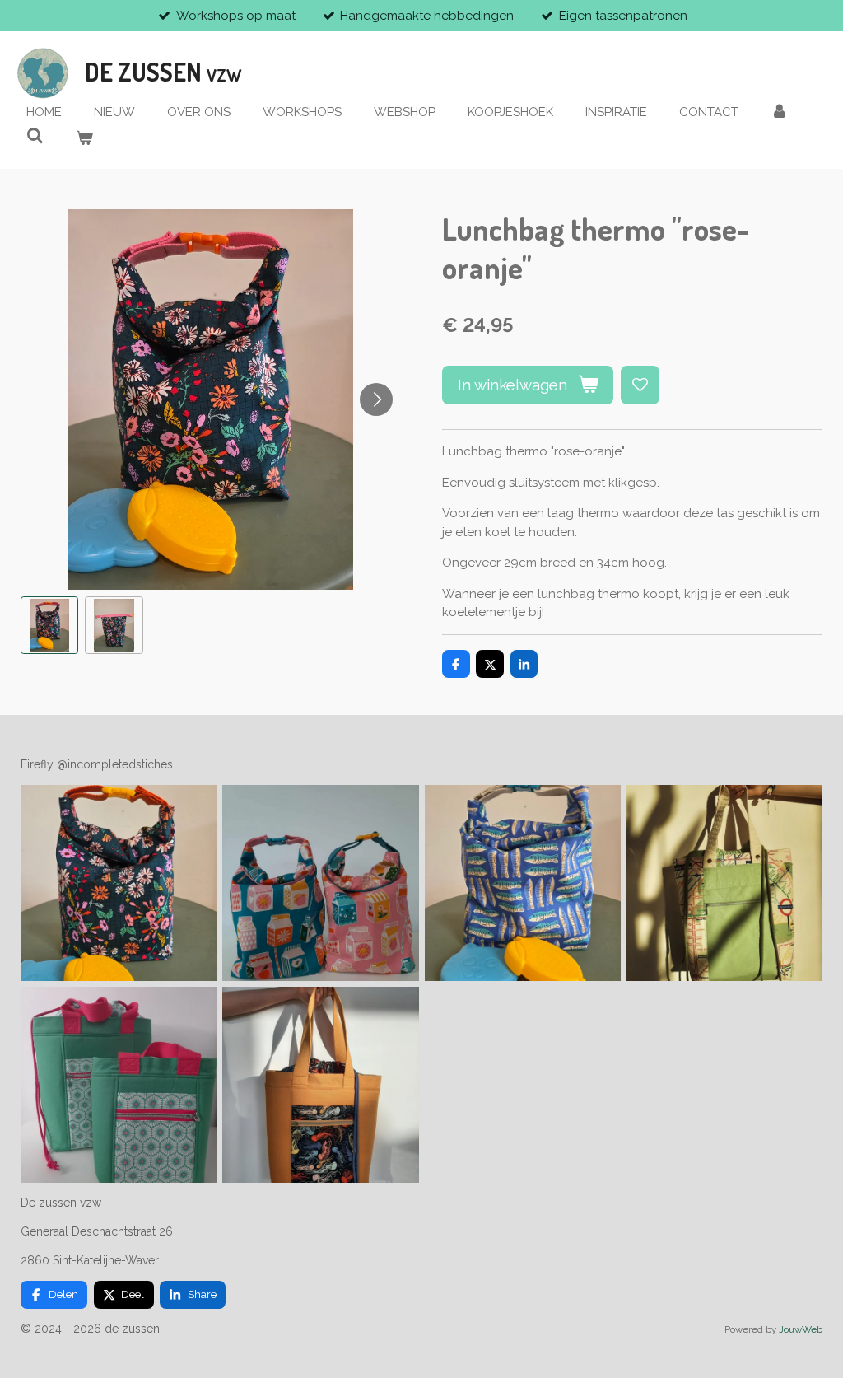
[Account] (779, 112)
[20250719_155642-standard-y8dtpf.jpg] (522, 882)
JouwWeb (800, 1329)
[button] (49, 625)
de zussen (163, 71)
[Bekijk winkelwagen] (84, 138)
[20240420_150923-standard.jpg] (119, 1084)
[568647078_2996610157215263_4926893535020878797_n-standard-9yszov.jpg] (321, 882)
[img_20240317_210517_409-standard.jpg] (321, 1084)
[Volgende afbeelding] (376, 399)
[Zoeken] (35, 136)
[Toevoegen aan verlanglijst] (640, 385)
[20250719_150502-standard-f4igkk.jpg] (119, 882)
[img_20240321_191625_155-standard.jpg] (724, 882)
